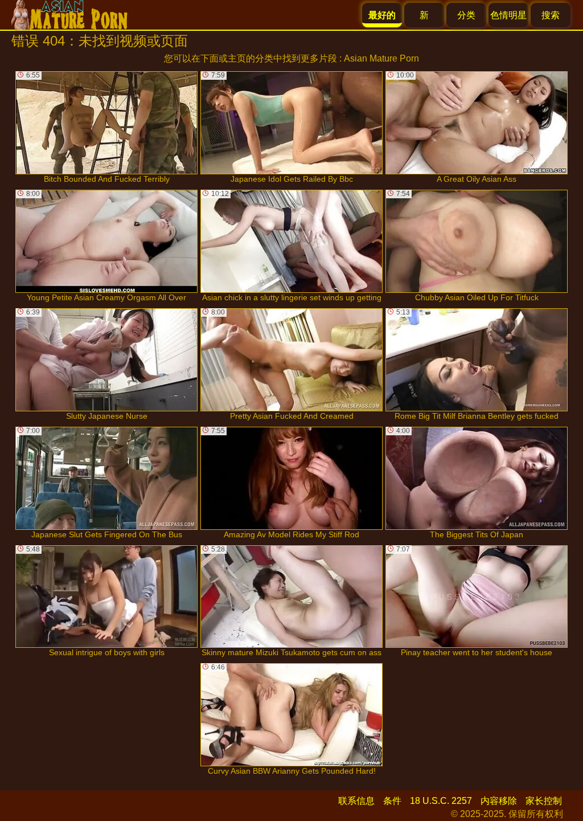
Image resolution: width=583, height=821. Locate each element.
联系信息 (356, 801)
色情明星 (508, 15)
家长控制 (543, 801)
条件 (392, 801)
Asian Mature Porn (381, 58)
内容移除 (499, 801)
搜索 (550, 15)
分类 (466, 15)
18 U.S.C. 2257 (441, 801)
